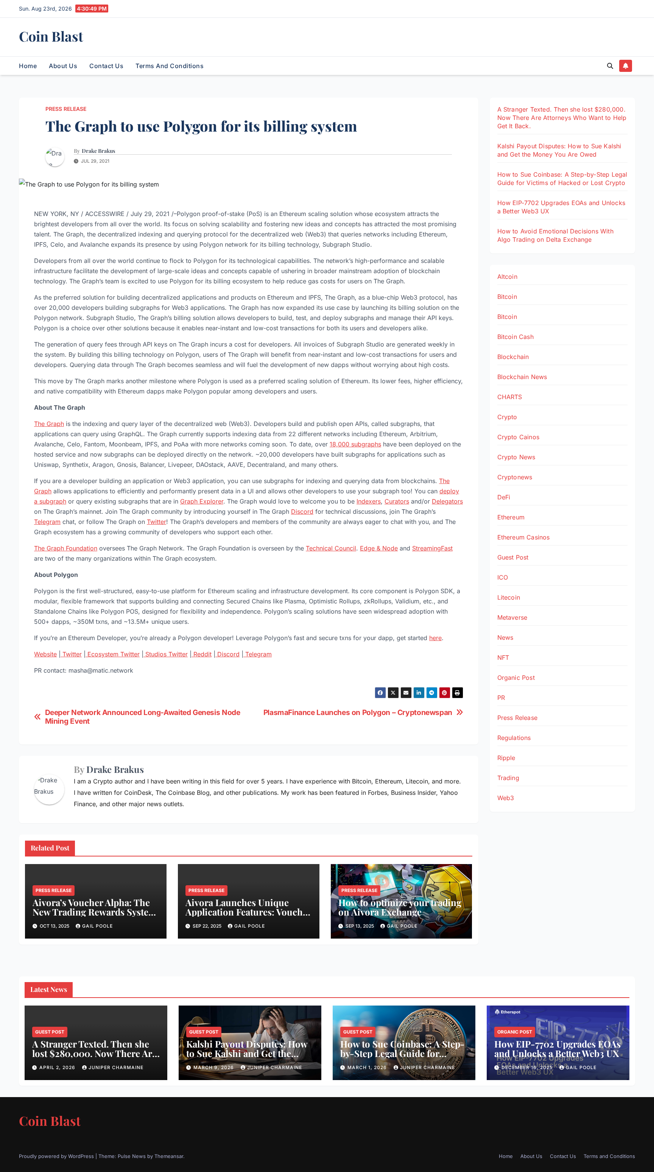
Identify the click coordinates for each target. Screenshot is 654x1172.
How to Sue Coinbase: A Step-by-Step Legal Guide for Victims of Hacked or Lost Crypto (402, 1058)
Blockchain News (522, 377)
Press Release (65, 109)
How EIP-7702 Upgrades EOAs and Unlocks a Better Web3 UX (557, 1048)
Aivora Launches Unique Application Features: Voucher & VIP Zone (248, 911)
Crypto (507, 417)
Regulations (514, 737)
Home (28, 66)
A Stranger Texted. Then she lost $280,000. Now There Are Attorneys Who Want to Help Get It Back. (562, 118)
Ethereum (511, 517)
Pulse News (132, 1156)
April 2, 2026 (58, 1067)
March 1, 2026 (367, 1067)
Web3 (505, 798)
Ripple (506, 758)
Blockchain (513, 357)
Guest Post (513, 557)
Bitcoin (507, 296)
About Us (63, 66)
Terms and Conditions (169, 66)
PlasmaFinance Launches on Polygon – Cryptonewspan (357, 712)
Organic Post (516, 677)
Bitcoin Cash (515, 336)
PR (501, 697)
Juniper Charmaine (116, 1067)
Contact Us (106, 66)
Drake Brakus (98, 151)
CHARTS (509, 397)
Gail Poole (97, 926)
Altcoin (507, 276)
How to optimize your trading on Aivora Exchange (399, 907)
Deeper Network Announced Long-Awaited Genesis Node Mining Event (142, 717)
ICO (502, 577)
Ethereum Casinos (523, 537)
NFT (503, 657)
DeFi (504, 497)
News (505, 637)
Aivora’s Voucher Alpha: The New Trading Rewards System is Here (95, 911)
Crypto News (516, 457)
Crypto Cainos (518, 437)
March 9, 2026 (214, 1067)
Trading (508, 778)
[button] (610, 66)
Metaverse (512, 617)
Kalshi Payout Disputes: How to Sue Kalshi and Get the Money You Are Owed (246, 1053)
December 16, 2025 (527, 1067)
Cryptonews (515, 477)
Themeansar (168, 1156)
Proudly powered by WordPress (57, 1156)
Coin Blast (51, 36)
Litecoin (508, 597)
